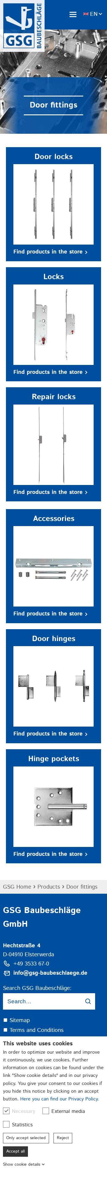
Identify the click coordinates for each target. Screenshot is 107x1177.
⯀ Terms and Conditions (33, 1030)
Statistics (22, 1124)
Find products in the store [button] (48, 252)
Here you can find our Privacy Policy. (59, 1099)
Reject (63, 1138)
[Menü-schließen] (72, 14)
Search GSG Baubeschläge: (37, 988)
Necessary (23, 1111)
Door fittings (81, 887)
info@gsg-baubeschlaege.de (50, 973)
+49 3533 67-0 (31, 964)
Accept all (15, 1151)
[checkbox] (6, 1111)
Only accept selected (26, 1138)
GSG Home (17, 887)
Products (48, 887)
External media (68, 1111)
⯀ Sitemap (16, 1020)
